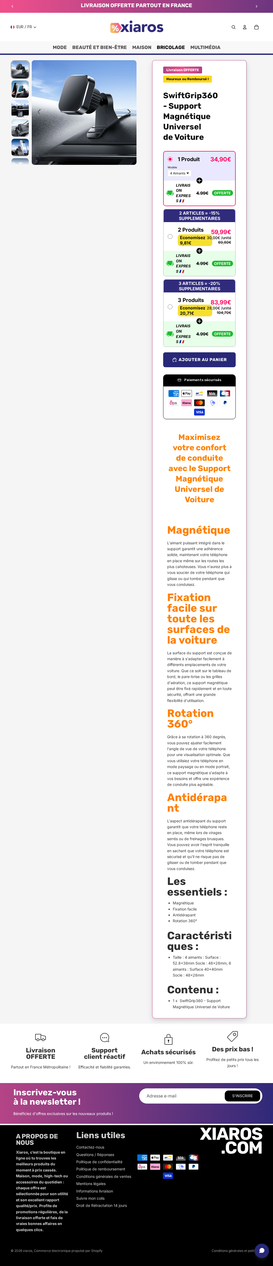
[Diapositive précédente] (12, 6)
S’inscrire (242, 1095)
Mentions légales (91, 1183)
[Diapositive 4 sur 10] (20, 128)
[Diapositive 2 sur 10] (20, 89)
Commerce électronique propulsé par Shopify (68, 1251)
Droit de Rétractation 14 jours (101, 1205)
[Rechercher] (233, 27)
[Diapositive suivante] (256, 6)
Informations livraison (94, 1191)
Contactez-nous (90, 1147)
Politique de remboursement (100, 1169)
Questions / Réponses (95, 1154)
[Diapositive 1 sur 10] (20, 69)
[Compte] (245, 27)
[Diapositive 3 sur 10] (20, 108)
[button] (199, 178)
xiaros (27, 1251)
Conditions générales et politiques (237, 1251)
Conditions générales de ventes (103, 1176)
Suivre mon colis (90, 1198)
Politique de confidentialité (99, 1161)
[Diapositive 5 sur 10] (20, 147)
